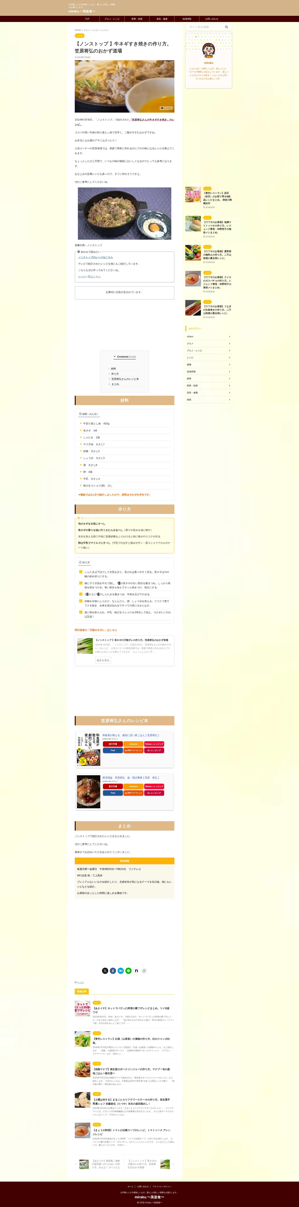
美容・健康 (162, 18)
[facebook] (113, 971)
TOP (87, 18)
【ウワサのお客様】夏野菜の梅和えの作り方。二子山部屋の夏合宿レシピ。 (217, 255)
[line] (128, 971)
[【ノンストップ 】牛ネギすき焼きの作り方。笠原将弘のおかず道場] (121, 971)
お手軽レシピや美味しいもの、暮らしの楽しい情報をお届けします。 (149, 1192)
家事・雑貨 (137, 18)
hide (132, 356)
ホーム (130, 1186)
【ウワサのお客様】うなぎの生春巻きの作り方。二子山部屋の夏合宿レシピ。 (217, 310)
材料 (113, 368)
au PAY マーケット (133, 750)
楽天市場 (113, 744)
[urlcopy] (144, 971)
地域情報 (187, 18)
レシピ (81, 982)
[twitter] (105, 971)
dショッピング (154, 750)
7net (113, 750)
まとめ (114, 384)
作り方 (114, 373)
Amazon (133, 744)
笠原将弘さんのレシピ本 (124, 378)
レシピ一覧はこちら (89, 276)
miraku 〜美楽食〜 (82, 11)
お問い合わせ (211, 18)
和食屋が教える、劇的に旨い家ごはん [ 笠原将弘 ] (130, 735)
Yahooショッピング (154, 744)
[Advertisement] (124, 325)
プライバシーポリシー (162, 1186)
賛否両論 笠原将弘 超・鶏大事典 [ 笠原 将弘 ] (130, 777)
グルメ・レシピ (112, 18)
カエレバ (115, 739)
